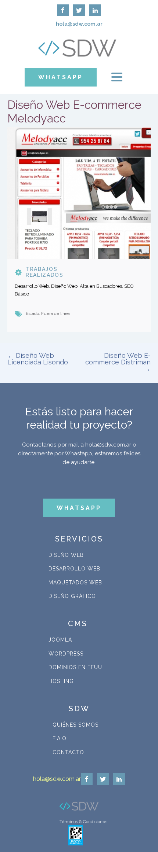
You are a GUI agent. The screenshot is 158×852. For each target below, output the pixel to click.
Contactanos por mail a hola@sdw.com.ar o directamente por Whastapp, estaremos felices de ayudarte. (79, 453)
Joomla (60, 640)
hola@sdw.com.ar (57, 778)
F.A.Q (60, 738)
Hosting (61, 681)
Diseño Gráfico (72, 596)
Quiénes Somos (75, 725)
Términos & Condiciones (83, 821)
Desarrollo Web (74, 569)
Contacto (68, 752)
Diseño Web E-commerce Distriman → (118, 362)
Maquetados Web (75, 582)
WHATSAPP (60, 77)
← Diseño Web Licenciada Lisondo (37, 359)
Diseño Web (66, 555)
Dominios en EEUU (75, 667)
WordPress (66, 654)
